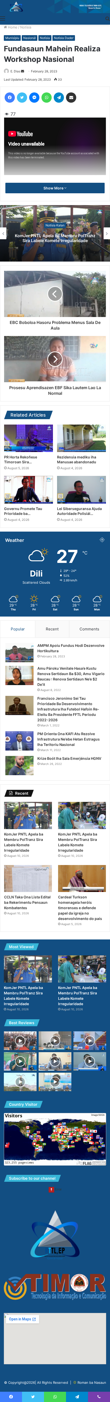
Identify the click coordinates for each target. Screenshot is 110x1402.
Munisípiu (12, 38)
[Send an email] (22, 71)
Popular (18, 629)
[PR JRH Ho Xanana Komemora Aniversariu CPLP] (20, 1061)
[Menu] (2, 18)
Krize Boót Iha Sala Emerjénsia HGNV (69, 758)
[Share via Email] (71, 97)
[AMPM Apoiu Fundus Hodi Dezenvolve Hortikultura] (19, 652)
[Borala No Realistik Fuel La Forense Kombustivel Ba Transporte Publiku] (89, 1061)
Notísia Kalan (55, 225)
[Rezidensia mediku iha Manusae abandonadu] (81, 438)
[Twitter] (22, 97)
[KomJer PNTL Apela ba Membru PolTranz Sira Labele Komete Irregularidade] (28, 815)
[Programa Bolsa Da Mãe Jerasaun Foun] (55, 1061)
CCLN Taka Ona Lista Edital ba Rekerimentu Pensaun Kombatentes (27, 902)
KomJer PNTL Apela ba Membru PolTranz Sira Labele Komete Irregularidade (55, 238)
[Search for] (107, 18)
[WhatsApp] (46, 97)
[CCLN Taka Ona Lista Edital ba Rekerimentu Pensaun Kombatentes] (28, 878)
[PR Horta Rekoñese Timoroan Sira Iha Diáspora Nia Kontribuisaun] (28, 438)
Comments (89, 629)
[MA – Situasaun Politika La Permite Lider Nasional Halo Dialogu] (89, 1040)
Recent (52, 629)
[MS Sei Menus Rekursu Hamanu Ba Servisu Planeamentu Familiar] (55, 1040)
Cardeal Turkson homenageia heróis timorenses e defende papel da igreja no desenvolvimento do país (80, 908)
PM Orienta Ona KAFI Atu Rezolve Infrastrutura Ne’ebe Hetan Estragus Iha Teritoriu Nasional (68, 739)
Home (12, 27)
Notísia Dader (63, 38)
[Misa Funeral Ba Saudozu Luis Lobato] (20, 1040)
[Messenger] (34, 97)
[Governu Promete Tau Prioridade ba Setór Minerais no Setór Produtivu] (28, 490)
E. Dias (15, 71)
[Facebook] (10, 97)
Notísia (25, 27)
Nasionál (29, 38)
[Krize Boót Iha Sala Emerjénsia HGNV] (19, 765)
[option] (55, 233)
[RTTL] (55, 6)
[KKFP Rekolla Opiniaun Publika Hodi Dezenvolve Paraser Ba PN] (55, 1082)
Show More (53, 188)
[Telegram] (59, 97)
